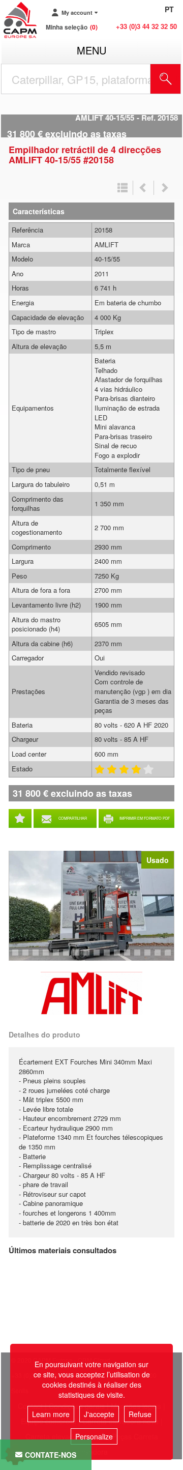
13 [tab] (110, 957)
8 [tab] (57, 957)
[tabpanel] (91, 906)
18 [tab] (161, 957)
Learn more (51, 1414)
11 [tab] (90, 957)
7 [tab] (47, 957)
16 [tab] (141, 957)
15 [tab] (131, 957)
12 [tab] (100, 957)
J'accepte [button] (99, 1414)
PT (169, 9)
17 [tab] (151, 957)
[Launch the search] (165, 79)
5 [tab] (27, 957)
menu (91, 50)
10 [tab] (80, 957)
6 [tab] (37, 957)
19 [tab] (171, 957)
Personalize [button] (94, 1436)
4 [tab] (17, 957)
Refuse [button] (140, 1414)
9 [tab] (68, 957)
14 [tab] (120, 957)
